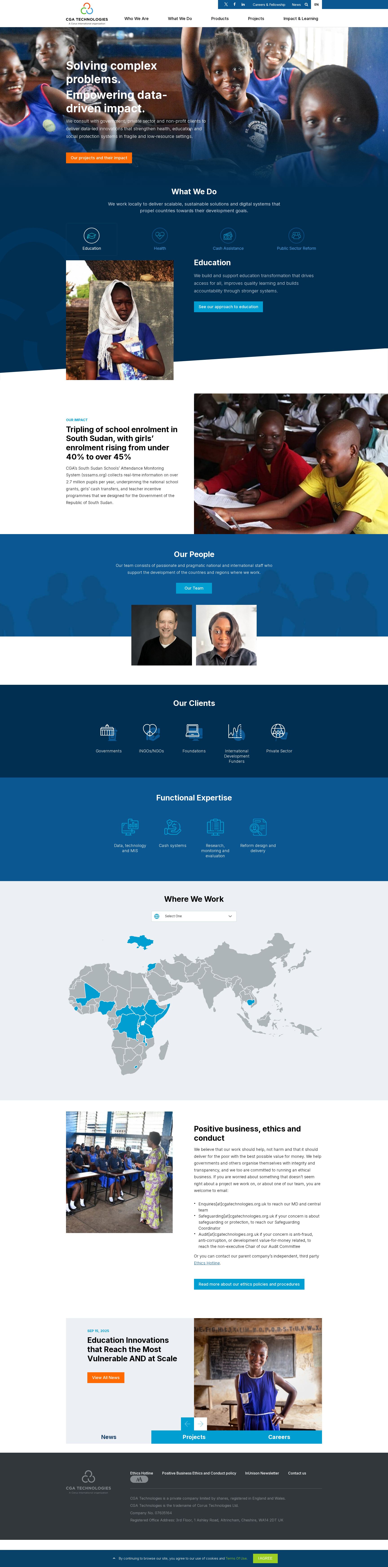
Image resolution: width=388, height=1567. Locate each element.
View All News (106, 1377)
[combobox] (316, 4)
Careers (279, 1437)
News (296, 4)
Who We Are (136, 18)
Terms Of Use (236, 1558)
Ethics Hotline (207, 1263)
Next (200, 1423)
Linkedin (243, 4)
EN (316, 4)
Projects (256, 18)
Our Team (194, 588)
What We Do (180, 18)
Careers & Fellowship (269, 4)
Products (220, 18)
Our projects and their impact (99, 157)
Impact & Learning (301, 18)
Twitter (226, 4)
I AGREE (265, 1558)
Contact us (297, 1473)
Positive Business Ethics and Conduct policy (199, 1473)
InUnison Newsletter (262, 1473)
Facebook (234, 4)
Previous (187, 1423)
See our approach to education (228, 306)
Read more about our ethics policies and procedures (249, 1284)
